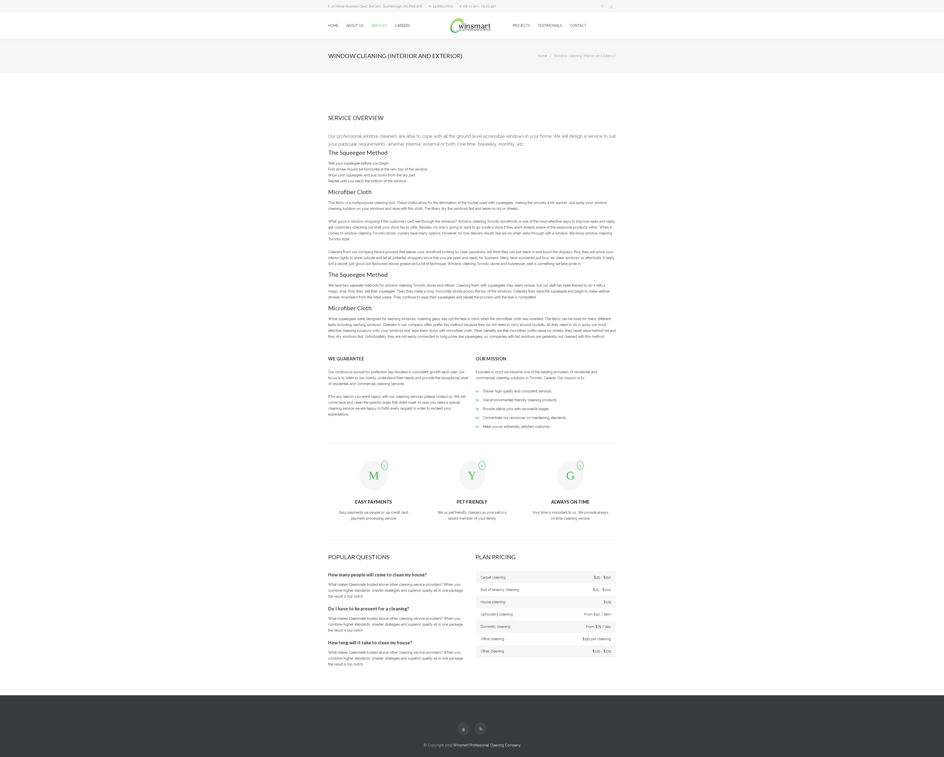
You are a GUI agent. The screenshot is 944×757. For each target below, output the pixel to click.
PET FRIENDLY (472, 502)
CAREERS (402, 26)
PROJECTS (521, 26)
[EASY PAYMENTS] (374, 478)
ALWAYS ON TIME (570, 502)
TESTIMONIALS (550, 26)
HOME (333, 26)
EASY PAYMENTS (373, 502)
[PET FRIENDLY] (472, 478)
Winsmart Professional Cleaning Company (487, 745)
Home (542, 56)
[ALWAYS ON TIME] (570, 478)
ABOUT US (354, 26)
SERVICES (379, 26)
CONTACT (578, 26)
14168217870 (443, 6)
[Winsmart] (472, 25)
